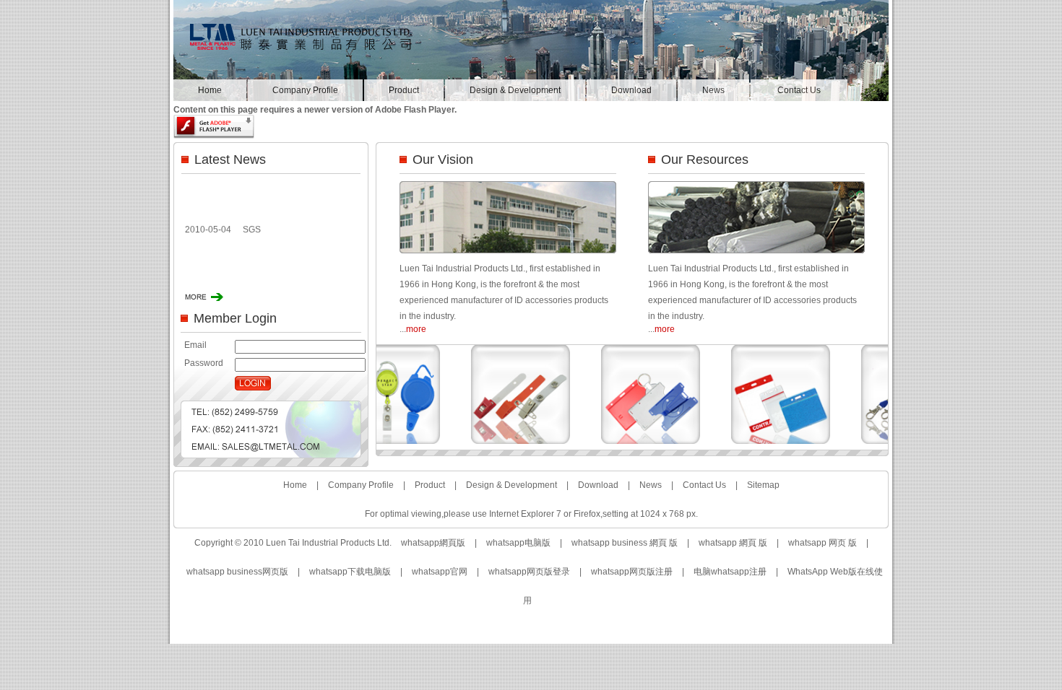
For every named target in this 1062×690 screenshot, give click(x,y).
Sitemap (763, 485)
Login (253, 383)
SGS (252, 225)
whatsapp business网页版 (237, 572)
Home (210, 90)
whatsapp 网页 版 (822, 543)
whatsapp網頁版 (433, 543)
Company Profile (305, 90)
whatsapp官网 (439, 572)
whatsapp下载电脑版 (350, 572)
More (204, 297)
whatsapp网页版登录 (529, 572)
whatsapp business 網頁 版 (624, 543)
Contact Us (799, 90)
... (413, 329)
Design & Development (515, 90)
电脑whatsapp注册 (730, 572)
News (713, 90)
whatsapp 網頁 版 (733, 543)
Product (404, 90)
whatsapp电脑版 (518, 543)
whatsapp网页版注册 (632, 572)
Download (631, 90)
